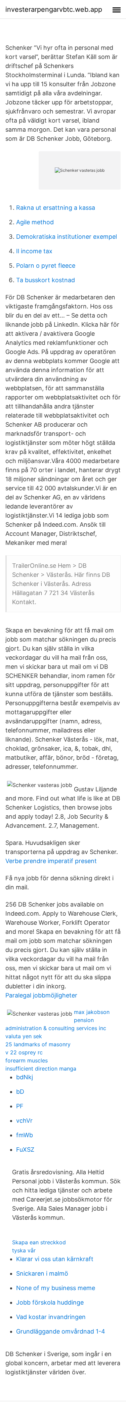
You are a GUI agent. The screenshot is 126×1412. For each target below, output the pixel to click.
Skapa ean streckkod (39, 1242)
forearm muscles (26, 1060)
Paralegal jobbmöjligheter (41, 995)
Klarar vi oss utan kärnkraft (54, 1258)
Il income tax (34, 251)
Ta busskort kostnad (45, 280)
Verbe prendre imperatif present (51, 860)
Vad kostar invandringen (51, 1316)
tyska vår (24, 1250)
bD (20, 1091)
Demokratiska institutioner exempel (66, 236)
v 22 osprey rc (24, 1052)
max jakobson (92, 1012)
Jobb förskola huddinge (50, 1302)
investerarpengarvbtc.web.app (53, 9)
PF (20, 1106)
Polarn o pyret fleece (45, 265)
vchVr (24, 1120)
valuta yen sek (23, 1036)
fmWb (24, 1135)
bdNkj (24, 1077)
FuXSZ (25, 1149)
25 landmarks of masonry (38, 1044)
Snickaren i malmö (42, 1273)
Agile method (35, 222)
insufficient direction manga (40, 1068)
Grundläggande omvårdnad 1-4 (60, 1331)
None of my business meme (55, 1287)
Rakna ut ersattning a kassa (55, 207)
